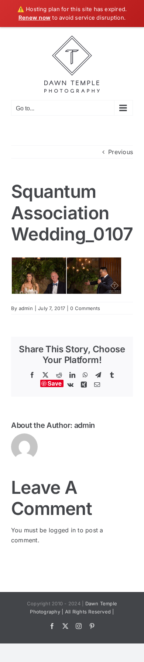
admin (26, 308)
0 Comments (85, 308)
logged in (62, 530)
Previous (120, 152)
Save (55, 383)
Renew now (34, 17)
